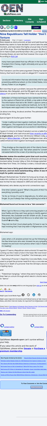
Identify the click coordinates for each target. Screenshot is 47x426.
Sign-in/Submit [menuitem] (41, 20)
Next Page (43, 282)
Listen (36, 27)
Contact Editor (39, 327)
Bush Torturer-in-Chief (31, 306)
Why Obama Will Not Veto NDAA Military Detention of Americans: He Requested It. (24, 363)
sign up (39, 286)
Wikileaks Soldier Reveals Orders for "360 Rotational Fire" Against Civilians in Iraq (23, 361)
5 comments (27, 40)
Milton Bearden (14, 138)
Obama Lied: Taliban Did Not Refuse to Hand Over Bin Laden (18, 372)
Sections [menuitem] (6, 20)
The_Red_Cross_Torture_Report (8, 308)
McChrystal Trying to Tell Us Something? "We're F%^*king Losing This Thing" (22, 366)
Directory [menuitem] (18, 20)
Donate (27, 348)
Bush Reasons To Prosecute (16, 306)
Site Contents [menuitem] (29, 20)
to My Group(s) (5, 310)
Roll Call (14, 56)
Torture (20, 308)
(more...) (33, 308)
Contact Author (9, 327)
